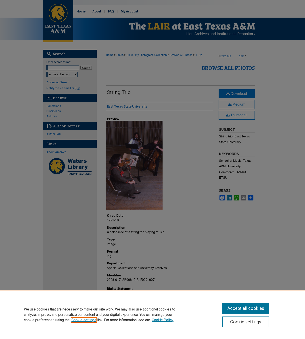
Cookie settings (83, 320)
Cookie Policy (162, 320)
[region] (152, 314)
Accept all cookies (245, 308)
